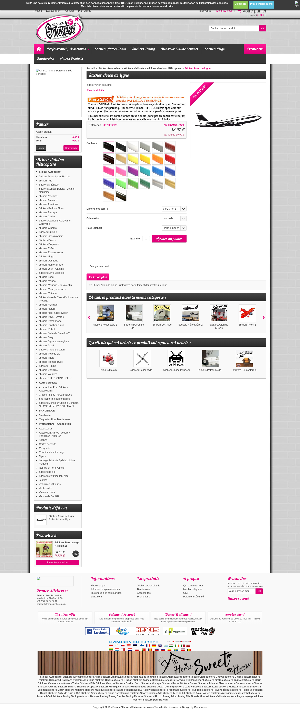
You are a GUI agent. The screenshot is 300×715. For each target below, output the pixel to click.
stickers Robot (47, 329)
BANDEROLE (47, 410)
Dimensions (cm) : (97, 208)
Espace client (53, 10)
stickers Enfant (47, 248)
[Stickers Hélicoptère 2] (190, 313)
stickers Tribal (46, 357)
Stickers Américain (49, 184)
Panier (42, 124)
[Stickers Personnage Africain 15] (44, 549)
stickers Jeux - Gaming (51, 268)
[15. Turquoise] (145, 171)
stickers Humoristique (51, 264)
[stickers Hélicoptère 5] (244, 358)
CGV (186, 593)
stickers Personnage (50, 321)
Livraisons (96, 596)
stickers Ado (45, 180)
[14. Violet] (133, 171)
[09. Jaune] (145, 159)
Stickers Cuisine (48, 232)
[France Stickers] (60, 28)
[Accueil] (39, 49)
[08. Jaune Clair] (133, 159)
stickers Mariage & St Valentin (55, 285)
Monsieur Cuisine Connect (179, 49)
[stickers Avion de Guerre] (219, 313)
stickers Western (48, 374)
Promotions (255, 49)
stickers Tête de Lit (49, 353)
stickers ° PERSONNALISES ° (55, 378)
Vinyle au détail (47, 492)
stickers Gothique (48, 260)
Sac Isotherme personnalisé (54, 398)
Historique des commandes (106, 593)
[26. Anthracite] (121, 196)
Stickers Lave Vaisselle (51, 272)
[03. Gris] (145, 147)
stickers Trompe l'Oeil (51, 361)
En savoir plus (98, 277)
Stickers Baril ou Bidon (51, 208)
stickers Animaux (48, 200)
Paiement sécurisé (193, 596)
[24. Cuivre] (108, 196)
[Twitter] (237, 604)
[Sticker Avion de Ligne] (41, 520)
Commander (71, 148)
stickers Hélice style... (142, 370)
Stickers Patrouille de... (210, 370)
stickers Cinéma (48, 228)
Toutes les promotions (58, 562)
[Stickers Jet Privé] (162, 313)
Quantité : (135, 238)
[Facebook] (230, 604)
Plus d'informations (261, 3)
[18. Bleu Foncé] (108, 183)
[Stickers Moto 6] (108, 358)
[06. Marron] (108, 159)
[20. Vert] (133, 183)
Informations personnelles (105, 589)
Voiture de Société (49, 496)
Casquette (44, 448)
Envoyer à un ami (99, 266)
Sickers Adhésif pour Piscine (54, 176)
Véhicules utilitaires (50, 484)
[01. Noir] (108, 147)
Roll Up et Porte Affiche (51, 467)
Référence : (95, 125)
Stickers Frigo (214, 49)
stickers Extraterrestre (51, 252)
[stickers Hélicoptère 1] (105, 313)
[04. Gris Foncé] (157, 147)
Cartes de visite (47, 444)
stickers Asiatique (48, 204)
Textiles (43, 480)
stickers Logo (46, 277)
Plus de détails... (96, 90)
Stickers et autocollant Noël (54, 476)
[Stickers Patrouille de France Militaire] (134, 313)
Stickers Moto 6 (108, 370)
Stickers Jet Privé (162, 324)
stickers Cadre (47, 216)
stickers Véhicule (48, 370)
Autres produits (48, 382)
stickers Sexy (46, 337)
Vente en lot (45, 488)
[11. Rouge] (170, 159)
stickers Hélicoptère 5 (245, 370)
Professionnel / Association (66, 49)
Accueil (91, 68)
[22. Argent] (157, 183)
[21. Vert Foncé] (145, 183)
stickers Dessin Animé (51, 236)
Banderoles (45, 58)
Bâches (43, 440)
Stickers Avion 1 (247, 324)
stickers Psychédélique (51, 325)
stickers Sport (46, 345)
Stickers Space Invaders (176, 370)
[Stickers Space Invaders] (176, 358)
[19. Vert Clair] (121, 183)
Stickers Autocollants (110, 49)
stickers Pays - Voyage (51, 317)
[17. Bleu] (170, 171)
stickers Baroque (48, 212)
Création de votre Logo (51, 452)
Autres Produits (71, 58)
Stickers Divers (47, 240)
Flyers (42, 456)
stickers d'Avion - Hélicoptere (164, 68)
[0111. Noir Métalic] (121, 147)
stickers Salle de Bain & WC (54, 333)
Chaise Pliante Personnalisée (55, 394)
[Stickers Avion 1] (247, 313)
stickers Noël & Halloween (53, 312)
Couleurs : (93, 143)
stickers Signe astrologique (54, 341)
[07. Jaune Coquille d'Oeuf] (121, 159)
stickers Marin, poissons (52, 289)
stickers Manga (47, 281)
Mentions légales (192, 589)
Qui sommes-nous (193, 585)
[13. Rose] (121, 171)
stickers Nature (47, 308)
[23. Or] (170, 183)
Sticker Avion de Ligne (62, 516)
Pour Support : (95, 228)
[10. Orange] (157, 159)
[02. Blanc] (133, 147)
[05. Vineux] (170, 147)
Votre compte (98, 585)
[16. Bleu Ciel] (157, 171)
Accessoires (45, 428)
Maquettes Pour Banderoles (54, 419)
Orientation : (94, 218)
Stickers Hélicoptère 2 (190, 324)
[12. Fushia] (108, 171)
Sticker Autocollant (50, 171)
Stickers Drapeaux (49, 244)
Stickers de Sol (47, 471)
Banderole (45, 415)
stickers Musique (48, 304)
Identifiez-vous (224, 10)
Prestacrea (200, 707)
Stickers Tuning (143, 49)
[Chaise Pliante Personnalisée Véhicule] (57, 92)
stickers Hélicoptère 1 (105, 324)
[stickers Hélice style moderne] (142, 358)
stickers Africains (48, 196)
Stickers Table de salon (52, 349)
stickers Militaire (48, 293)
